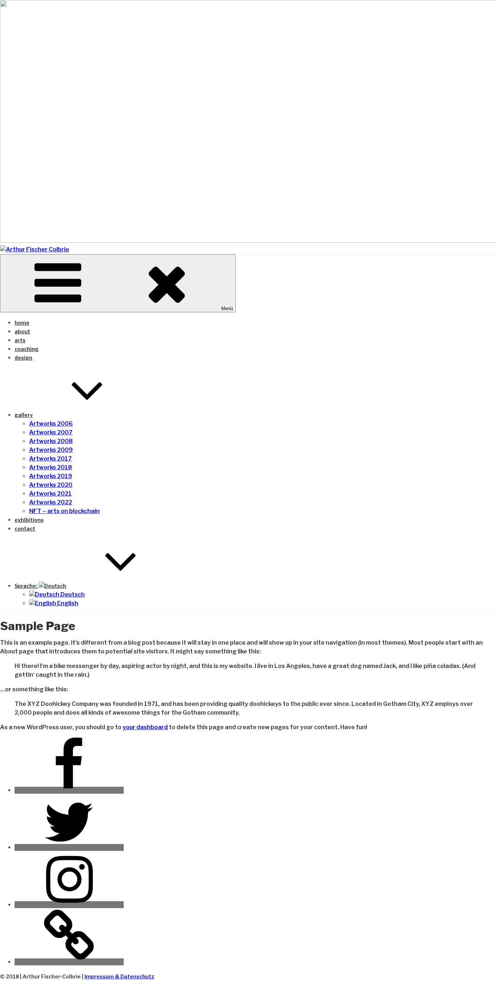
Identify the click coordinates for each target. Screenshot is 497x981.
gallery (24, 415)
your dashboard (145, 727)
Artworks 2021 (50, 493)
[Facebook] (69, 790)
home (22, 323)
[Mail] (69, 961)
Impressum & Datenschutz (119, 976)
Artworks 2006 (51, 423)
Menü (227, 308)
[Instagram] (69, 904)
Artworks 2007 (50, 432)
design (23, 358)
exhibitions (29, 520)
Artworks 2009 (51, 449)
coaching (27, 349)
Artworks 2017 (50, 458)
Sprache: (27, 586)
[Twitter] (69, 847)
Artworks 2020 (50, 484)
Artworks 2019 (50, 476)
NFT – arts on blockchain (64, 511)
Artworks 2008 (51, 441)
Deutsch (72, 594)
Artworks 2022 (50, 502)
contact (25, 528)
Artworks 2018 (50, 467)
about (22, 331)
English (67, 603)
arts (20, 340)
